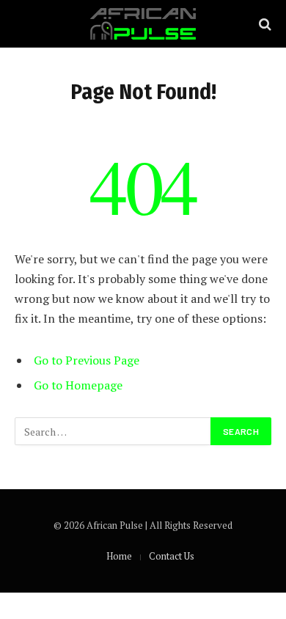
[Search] (263, 23)
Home (119, 556)
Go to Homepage (78, 385)
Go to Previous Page (86, 360)
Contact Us (171, 556)
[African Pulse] (143, 24)
